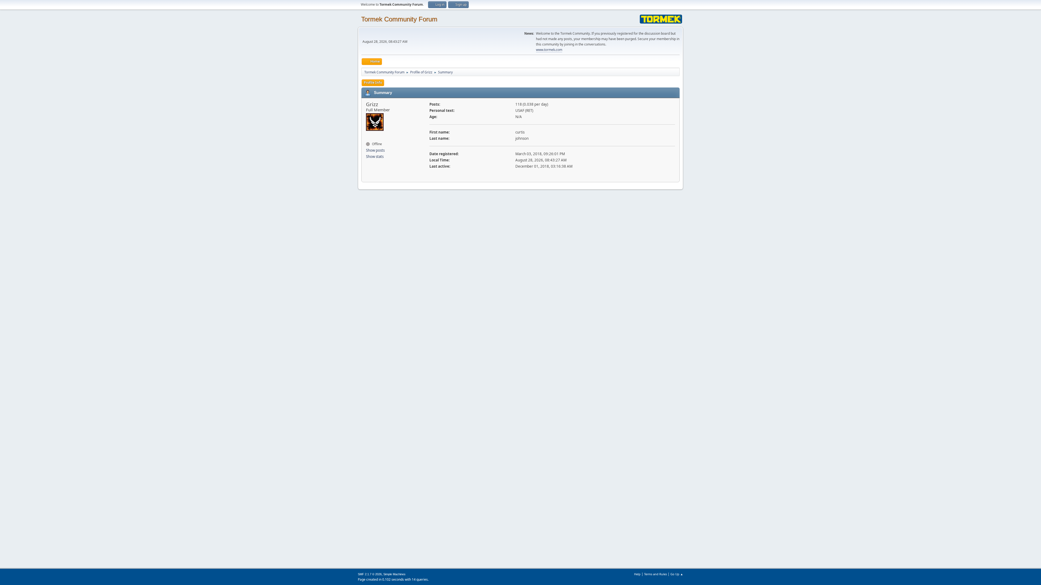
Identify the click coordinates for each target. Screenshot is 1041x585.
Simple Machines (394, 574)
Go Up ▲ (676, 574)
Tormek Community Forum (399, 19)
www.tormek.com (549, 49)
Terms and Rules (655, 574)
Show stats (375, 156)
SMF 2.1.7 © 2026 (370, 574)
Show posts (375, 150)
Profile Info (373, 82)
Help (637, 574)
